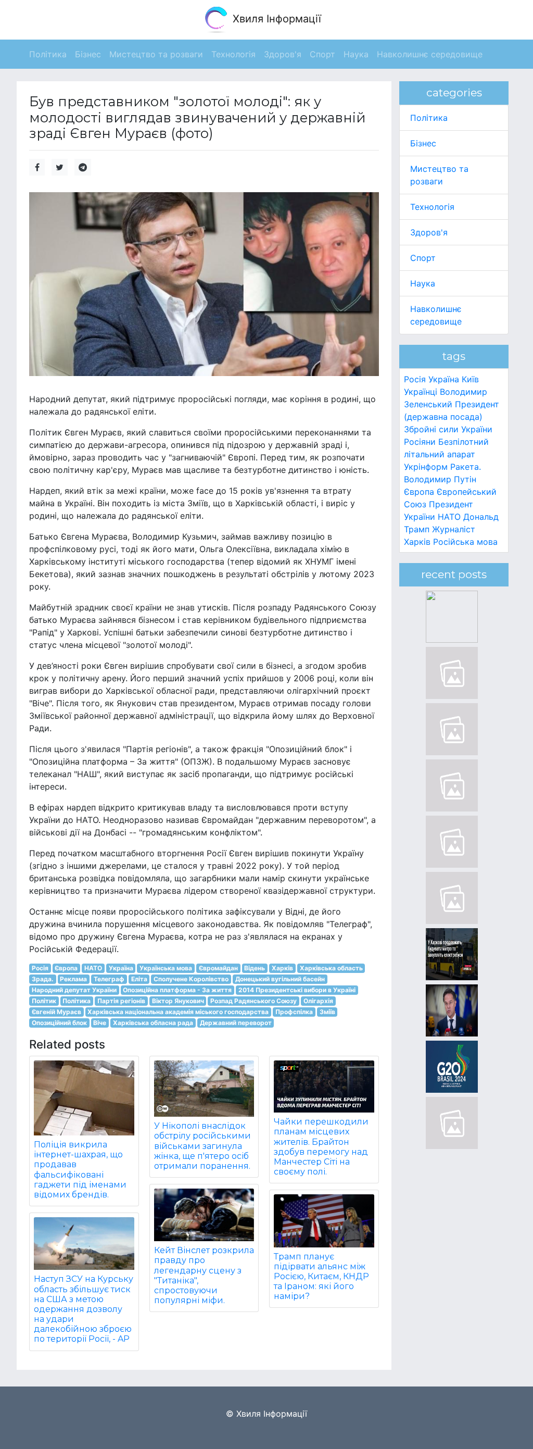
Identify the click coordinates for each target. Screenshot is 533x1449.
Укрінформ (426, 466)
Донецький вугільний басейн (280, 979)
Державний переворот (236, 1023)
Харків (282, 968)
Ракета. (465, 466)
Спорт (423, 258)
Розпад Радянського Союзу (253, 1001)
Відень (254, 968)
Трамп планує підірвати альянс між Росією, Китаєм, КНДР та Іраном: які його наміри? (321, 1277)
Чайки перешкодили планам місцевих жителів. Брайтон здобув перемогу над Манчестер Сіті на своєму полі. (321, 1147)
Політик (44, 1001)
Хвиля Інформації (275, 19)
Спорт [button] (322, 54)
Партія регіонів (121, 1001)
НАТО (93, 968)
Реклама (73, 979)
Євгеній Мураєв (56, 1012)
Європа (66, 968)
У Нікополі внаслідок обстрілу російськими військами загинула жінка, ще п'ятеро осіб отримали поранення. (202, 1146)
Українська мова (165, 968)
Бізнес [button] (88, 54)
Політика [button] (48, 54)
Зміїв (327, 1012)
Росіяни (420, 441)
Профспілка (294, 1012)
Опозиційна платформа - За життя (177, 990)
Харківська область (331, 968)
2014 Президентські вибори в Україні (297, 990)
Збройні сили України (448, 429)
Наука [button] (356, 54)
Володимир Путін (440, 479)
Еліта (139, 979)
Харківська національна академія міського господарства (178, 1012)
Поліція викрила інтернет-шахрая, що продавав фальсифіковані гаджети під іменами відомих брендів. (80, 1170)
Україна (121, 968)
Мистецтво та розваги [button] (156, 54)
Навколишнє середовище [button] (430, 54)
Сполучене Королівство (191, 979)
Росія (40, 968)
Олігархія (318, 1001)
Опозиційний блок (59, 1023)
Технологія (432, 207)
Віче (99, 1023)
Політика (76, 1001)
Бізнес (423, 143)
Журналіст (453, 529)
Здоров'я (429, 232)
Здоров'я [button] (282, 54)
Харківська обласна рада (153, 1023)
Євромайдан (218, 968)
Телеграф (109, 979)
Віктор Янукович (178, 1001)
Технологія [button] (233, 54)
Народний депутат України (74, 990)
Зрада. (43, 979)
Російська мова (465, 541)
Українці (420, 391)
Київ (470, 379)
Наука (422, 283)
